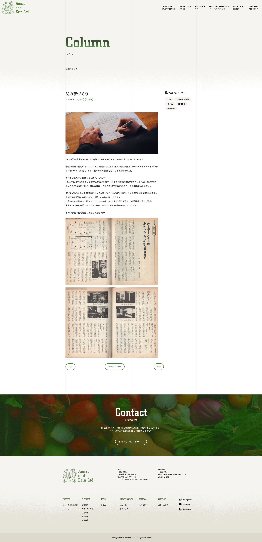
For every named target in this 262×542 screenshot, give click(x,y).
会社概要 (142, 505)
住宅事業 (181, 104)
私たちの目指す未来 (70, 505)
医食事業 (85, 516)
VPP (169, 99)
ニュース (123, 505)
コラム (170, 104)
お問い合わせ (163, 505)
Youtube (186, 504)
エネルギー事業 (182, 99)
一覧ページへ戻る (115, 366)
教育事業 (171, 108)
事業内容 (85, 505)
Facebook (187, 509)
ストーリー (67, 509)
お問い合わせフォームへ (131, 441)
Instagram (187, 499)
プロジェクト (125, 509)
